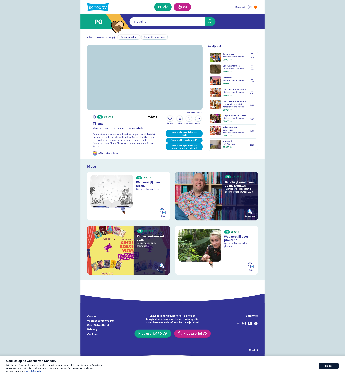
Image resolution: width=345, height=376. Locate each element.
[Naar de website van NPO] (255, 7)
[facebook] (238, 323)
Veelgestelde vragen (100, 321)
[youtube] (256, 323)
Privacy (92, 329)
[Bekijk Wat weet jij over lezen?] (128, 196)
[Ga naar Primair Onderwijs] (100, 21)
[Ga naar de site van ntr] (253, 349)
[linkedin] (250, 323)
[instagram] (244, 323)
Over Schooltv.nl (98, 325)
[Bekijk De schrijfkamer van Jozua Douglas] (216, 196)
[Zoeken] (210, 21)
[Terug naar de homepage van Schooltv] (98, 7)
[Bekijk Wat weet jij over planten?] (216, 250)
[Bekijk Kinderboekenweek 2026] (128, 250)
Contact (92, 316)
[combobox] (167, 21)
